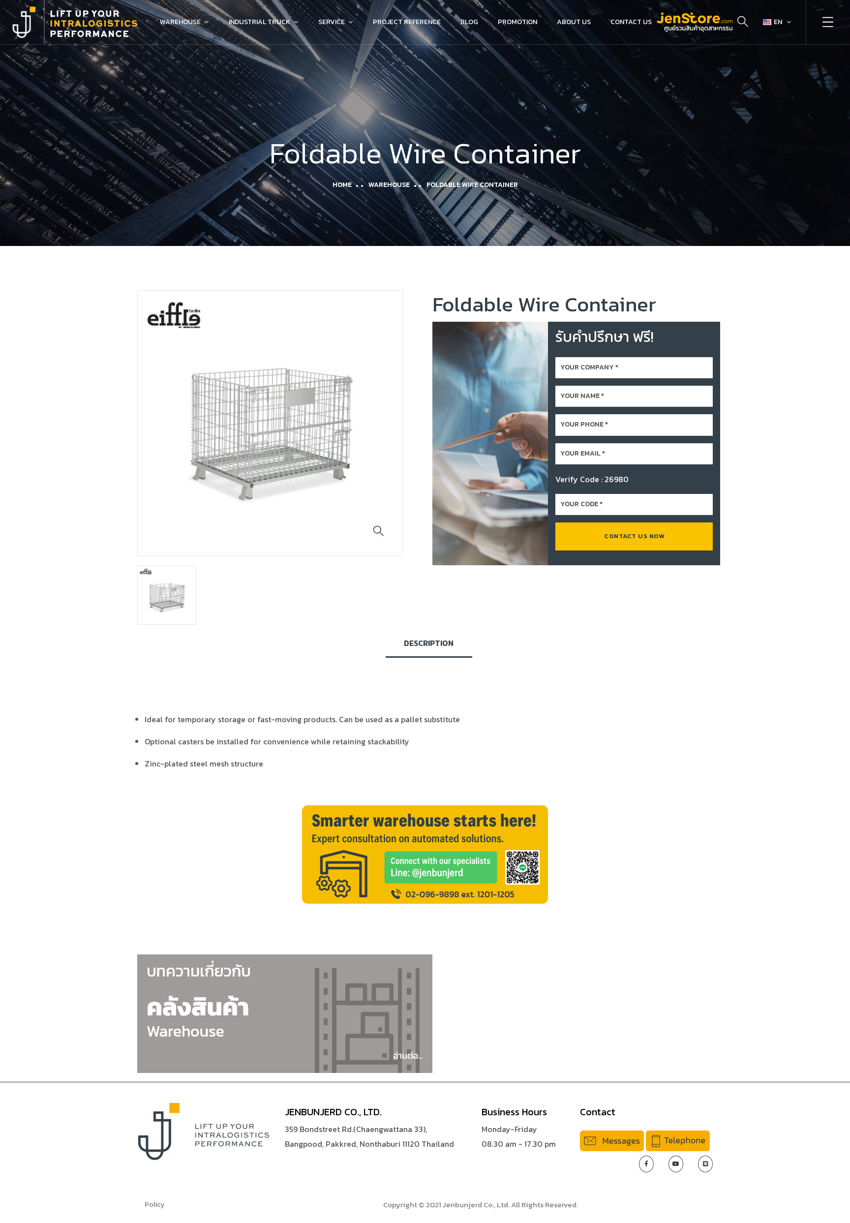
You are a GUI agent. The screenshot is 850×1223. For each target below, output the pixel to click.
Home (342, 185)
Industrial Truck (259, 22)
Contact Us (631, 22)
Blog (469, 22)
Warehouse (180, 22)
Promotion (517, 22)
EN (778, 22)
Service (331, 22)
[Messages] (612, 1140)
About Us (574, 22)
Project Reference (407, 22)
